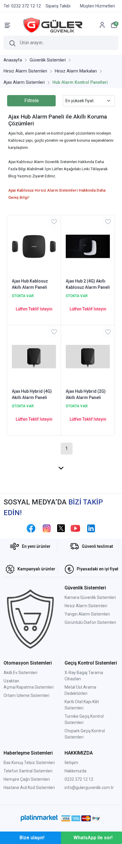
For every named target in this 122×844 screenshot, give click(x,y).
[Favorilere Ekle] (54, 222)
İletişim (71, 762)
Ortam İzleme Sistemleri (26, 695)
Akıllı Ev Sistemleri (20, 672)
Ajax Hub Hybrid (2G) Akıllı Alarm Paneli (86, 394)
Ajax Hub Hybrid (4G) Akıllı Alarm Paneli (32, 394)
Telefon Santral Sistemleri (28, 771)
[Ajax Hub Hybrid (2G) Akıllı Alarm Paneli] (88, 356)
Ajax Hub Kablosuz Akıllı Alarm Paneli (30, 284)
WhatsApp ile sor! (93, 837)
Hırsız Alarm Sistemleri (86, 605)
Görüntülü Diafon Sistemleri (90, 622)
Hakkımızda (75, 771)
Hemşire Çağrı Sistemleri (27, 779)
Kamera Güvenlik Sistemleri (90, 597)
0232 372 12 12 (79, 779)
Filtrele (31, 100)
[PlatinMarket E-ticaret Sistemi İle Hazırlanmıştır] (39, 818)
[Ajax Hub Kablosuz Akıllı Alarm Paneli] (34, 246)
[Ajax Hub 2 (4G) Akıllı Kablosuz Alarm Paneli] (88, 246)
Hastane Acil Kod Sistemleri (29, 787)
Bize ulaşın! (32, 837)
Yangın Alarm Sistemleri (87, 614)
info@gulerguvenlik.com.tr (89, 787)
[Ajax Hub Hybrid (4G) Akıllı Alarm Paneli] (34, 356)
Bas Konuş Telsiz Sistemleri (29, 762)
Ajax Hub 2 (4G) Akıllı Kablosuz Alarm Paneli (88, 284)
